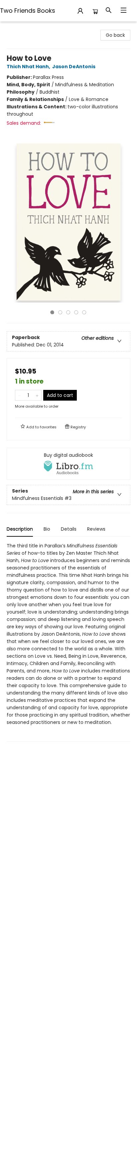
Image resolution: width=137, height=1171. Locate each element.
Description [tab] (20, 529)
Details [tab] (68, 529)
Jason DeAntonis (73, 66)
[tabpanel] (68, 642)
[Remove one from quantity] (19, 395)
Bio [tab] (47, 529)
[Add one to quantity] (37, 395)
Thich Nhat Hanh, (29, 66)
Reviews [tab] (96, 529)
